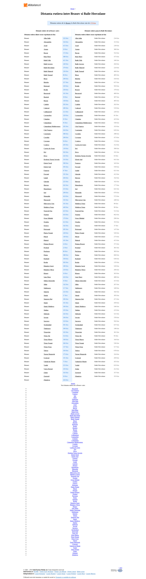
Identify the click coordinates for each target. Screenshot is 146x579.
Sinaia (46, 295)
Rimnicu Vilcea (49, 270)
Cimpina (47, 119)
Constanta (47, 134)
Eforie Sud (47, 167)
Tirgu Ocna (48, 347)
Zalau (46, 372)
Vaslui (46, 365)
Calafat (46, 104)
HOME (36, 571)
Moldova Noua (49, 207)
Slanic (46, 303)
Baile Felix (47, 60)
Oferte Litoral (71, 571)
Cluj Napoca (48, 130)
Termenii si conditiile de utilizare (66, 577)
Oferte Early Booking (46, 571)
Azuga (46, 49)
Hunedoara (47, 189)
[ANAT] (117, 571)
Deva (45, 156)
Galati (46, 178)
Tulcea (46, 350)
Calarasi (46, 108)
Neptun (46, 214)
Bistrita (46, 82)
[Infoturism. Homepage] (32, 7)
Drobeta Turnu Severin (51, 159)
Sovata (46, 317)
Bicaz (45, 79)
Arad (45, 45)
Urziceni (46, 358)
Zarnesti (46, 376)
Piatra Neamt (48, 233)
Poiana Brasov (49, 244)
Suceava (46, 321)
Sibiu (45, 284)
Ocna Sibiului (48, 218)
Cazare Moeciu (90, 574)
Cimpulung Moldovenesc (52, 126)
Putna (46, 255)
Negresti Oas (48, 211)
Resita (46, 262)
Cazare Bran (81, 574)
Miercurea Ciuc (49, 203)
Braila (46, 90)
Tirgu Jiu (47, 336)
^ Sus (120, 568)
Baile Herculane (49, 68)
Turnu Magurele (49, 354)
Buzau (46, 101)
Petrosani (47, 229)
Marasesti (47, 200)
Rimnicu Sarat (49, 266)
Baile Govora (48, 64)
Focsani (46, 174)
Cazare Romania (40, 574)
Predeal (46, 248)
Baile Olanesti (48, 71)
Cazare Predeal (71, 574)
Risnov (46, 273)
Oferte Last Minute (60, 571)
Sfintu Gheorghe (49, 281)
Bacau (46, 53)
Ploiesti (46, 240)
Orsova (46, 225)
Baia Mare (47, 56)
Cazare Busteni (51, 574)
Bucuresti (47, 93)
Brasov (77, 90)
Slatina (46, 310)
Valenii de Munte (49, 361)
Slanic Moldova (49, 306)
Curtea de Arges (49, 148)
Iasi (45, 192)
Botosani (47, 86)
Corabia (46, 137)
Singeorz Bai (48, 299)
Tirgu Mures (48, 339)
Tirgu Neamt (48, 343)
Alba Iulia (47, 38)
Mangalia (47, 196)
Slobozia (46, 314)
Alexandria (47, 42)
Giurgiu (46, 181)
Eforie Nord (48, 163)
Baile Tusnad (48, 75)
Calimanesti (48, 112)
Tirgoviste (47, 332)
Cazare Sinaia (61, 574)
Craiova (46, 145)
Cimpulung (47, 123)
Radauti (46, 259)
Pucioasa (47, 251)
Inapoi (73, 383)
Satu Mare (47, 277)
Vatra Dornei (48, 369)
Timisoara (47, 328)
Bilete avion (81, 571)
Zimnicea (47, 380)
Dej (45, 152)
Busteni (46, 97)
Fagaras (46, 170)
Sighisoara (47, 288)
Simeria (46, 292)
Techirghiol (47, 325)
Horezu (46, 185)
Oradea (46, 222)
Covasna (47, 141)
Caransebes (48, 115)
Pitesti (46, 237)
